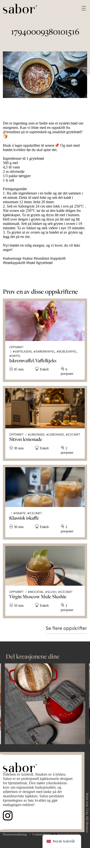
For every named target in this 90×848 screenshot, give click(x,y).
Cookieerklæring (41, 834)
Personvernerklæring (15, 834)
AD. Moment (87, 824)
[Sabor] (20, 8)
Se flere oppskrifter (66, 628)
